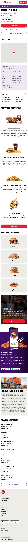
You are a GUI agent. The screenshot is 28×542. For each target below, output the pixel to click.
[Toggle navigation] (2, 2)
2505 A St (4, 458)
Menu (2, 496)
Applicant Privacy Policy (5, 535)
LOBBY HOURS (6, 86)
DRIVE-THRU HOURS (8, 67)
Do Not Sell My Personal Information (7, 532)
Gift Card (3, 505)
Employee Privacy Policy (5, 537)
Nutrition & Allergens (5, 507)
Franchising (3, 511)
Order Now (14, 25)
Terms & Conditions (4, 530)
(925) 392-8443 (6, 19)
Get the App (4, 500)
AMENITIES (4, 94)
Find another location (14, 484)
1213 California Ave (7, 466)
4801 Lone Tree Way (7, 441)
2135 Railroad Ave (7, 475)
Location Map (6, 39)
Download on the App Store (14, 33)
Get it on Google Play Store (14, 30)
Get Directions (6, 22)
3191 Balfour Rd (6, 424)
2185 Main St (5, 432)
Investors (3, 509)
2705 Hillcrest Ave (7, 449)
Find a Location (5, 498)
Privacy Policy (3, 528)
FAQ (2, 515)
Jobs (2, 517)
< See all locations (5, 6)
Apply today (14, 321)
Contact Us (3, 513)
